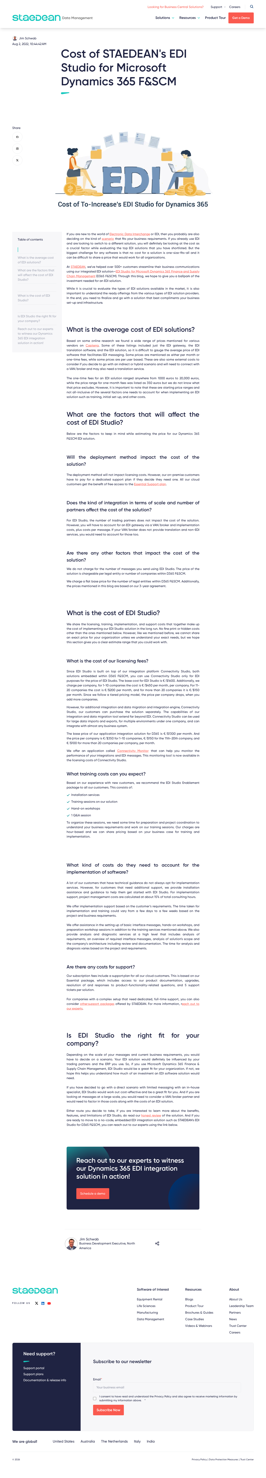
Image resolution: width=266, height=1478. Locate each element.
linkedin (42, 1303)
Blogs (189, 1299)
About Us (235, 1299)
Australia (88, 1441)
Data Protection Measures (223, 1459)
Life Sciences (146, 1306)
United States (63, 1441)
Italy (137, 1441)
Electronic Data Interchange (129, 234)
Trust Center (238, 1326)
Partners (235, 1312)
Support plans (33, 1374)
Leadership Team (241, 1306)
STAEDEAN (78, 267)
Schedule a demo (92, 1193)
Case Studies (194, 1319)
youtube (49, 1303)
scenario (108, 239)
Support (216, 7)
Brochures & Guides (199, 1312)
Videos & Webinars (198, 1326)
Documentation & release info (44, 1380)
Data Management (150, 1319)
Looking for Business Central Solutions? (176, 7)
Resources (187, 18)
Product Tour (215, 18)
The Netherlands (114, 1441)
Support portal (33, 1368)
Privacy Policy (162, 1396)
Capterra (92, 345)
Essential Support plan (150, 484)
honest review (151, 1115)
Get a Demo (241, 18)
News (233, 1319)
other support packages (97, 1004)
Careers (234, 7)
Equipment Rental (149, 1299)
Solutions (162, 18)
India (151, 1441)
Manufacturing (147, 1312)
